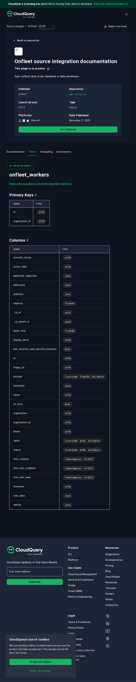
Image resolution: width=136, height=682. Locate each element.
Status (109, 599)
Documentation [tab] (15, 151)
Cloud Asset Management (82, 574)
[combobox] (46, 26)
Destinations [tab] (63, 151)
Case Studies (112, 576)
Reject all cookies (40, 671)
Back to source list (28, 40)
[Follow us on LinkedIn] (107, 624)
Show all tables (22, 165)
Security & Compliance (80, 579)
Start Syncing (68, 129)
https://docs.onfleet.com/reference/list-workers (40, 184)
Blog (107, 571)
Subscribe (35, 582)
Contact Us (111, 605)
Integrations (112, 554)
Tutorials (110, 588)
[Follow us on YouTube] (107, 631)
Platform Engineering (80, 596)
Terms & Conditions (79, 622)
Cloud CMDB (75, 591)
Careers (109, 593)
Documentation (114, 560)
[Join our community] (107, 646)
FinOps (72, 585)
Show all (35, 120)
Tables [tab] (32, 151)
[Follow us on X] (107, 616)
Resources (111, 582)
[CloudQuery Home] (21, 14)
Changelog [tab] (46, 151)
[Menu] (126, 14)
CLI (70, 554)
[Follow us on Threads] (107, 639)
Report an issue (117, 26)
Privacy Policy (76, 627)
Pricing (109, 565)
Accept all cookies (40, 662)
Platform (73, 560)
